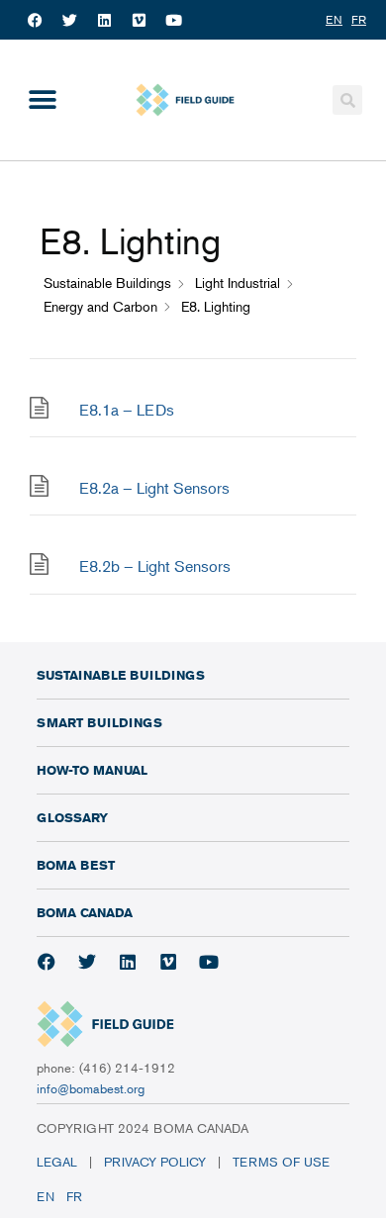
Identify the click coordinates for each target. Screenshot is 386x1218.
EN (45, 1196)
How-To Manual (92, 770)
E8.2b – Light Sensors (155, 566)
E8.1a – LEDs (126, 410)
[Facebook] (34, 20)
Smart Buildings (99, 722)
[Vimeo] (138, 20)
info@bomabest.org (91, 1088)
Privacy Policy (155, 1162)
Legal (57, 1162)
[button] (42, 100)
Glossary (72, 817)
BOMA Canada (85, 912)
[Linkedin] (104, 20)
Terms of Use (283, 1162)
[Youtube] (173, 20)
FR (74, 1196)
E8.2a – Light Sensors (154, 488)
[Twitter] (69, 20)
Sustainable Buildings (121, 675)
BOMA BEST (76, 865)
